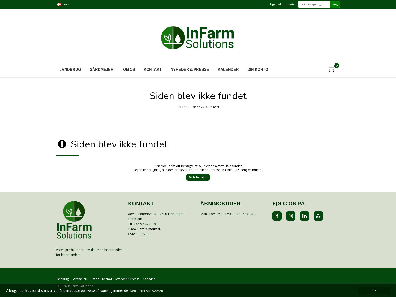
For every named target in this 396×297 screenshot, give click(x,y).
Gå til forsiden (198, 177)
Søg (335, 4)
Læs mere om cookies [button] (147, 290)
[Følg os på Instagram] (290, 216)
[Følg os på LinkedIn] (304, 216)
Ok (374, 290)
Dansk (65, 4)
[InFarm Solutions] (198, 35)
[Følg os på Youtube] (318, 216)
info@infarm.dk (150, 229)
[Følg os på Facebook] (277, 216)
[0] (330, 67)
